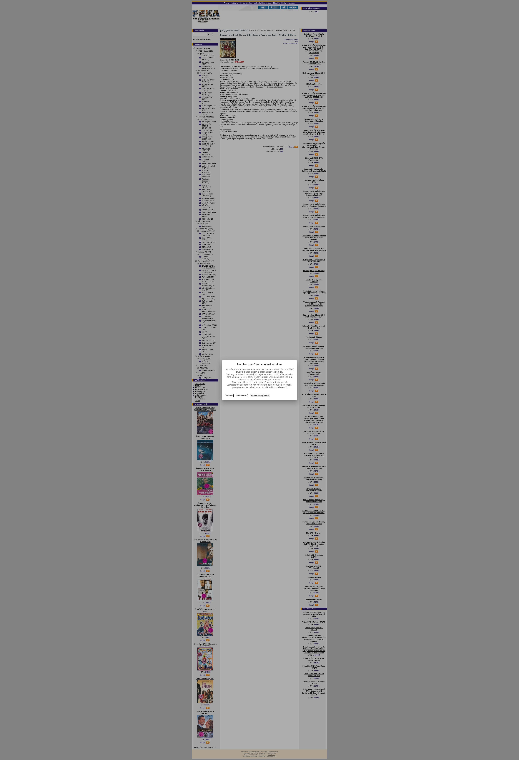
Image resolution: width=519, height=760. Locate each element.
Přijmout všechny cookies (260, 396)
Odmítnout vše (242, 396)
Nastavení (229, 396)
